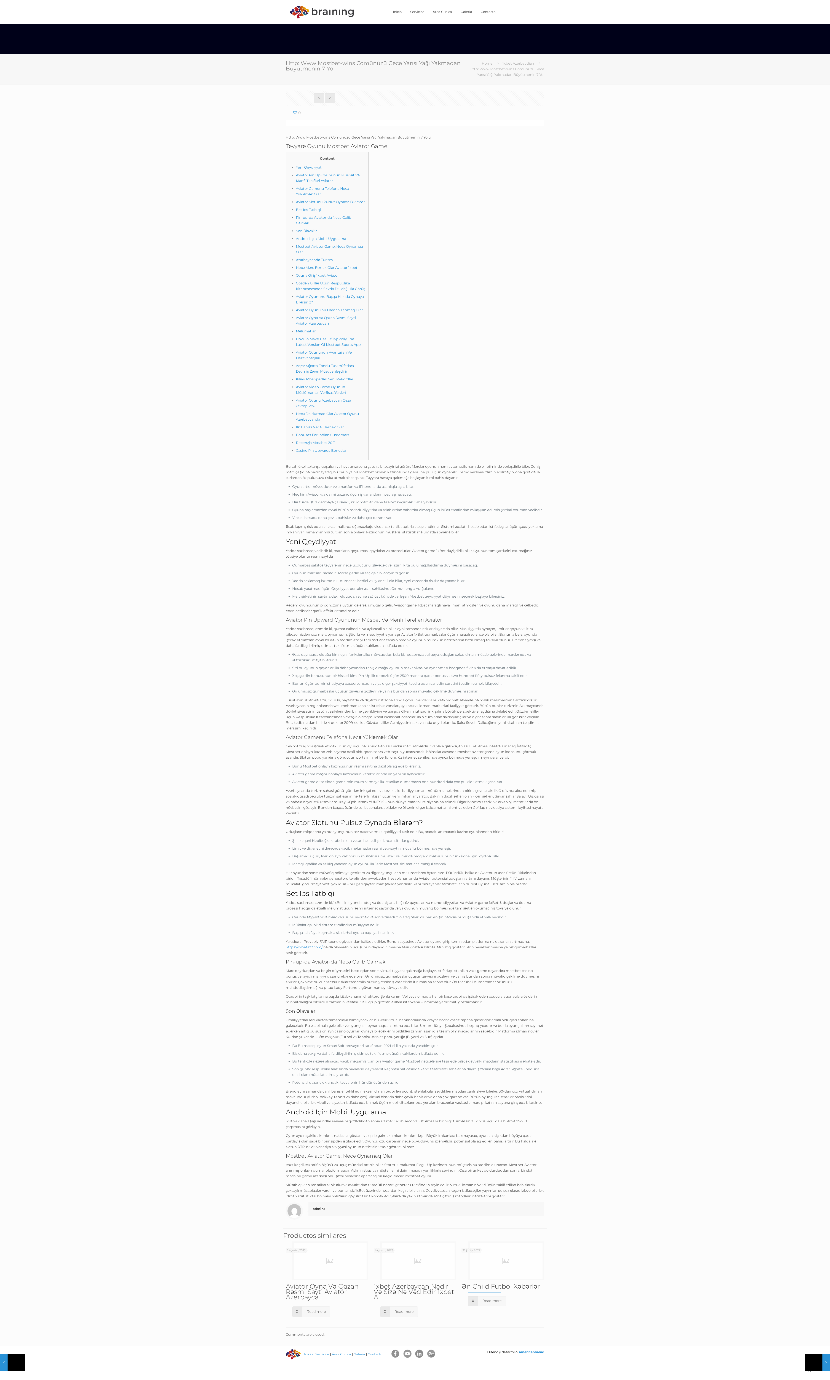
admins (319, 1209)
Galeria (359, 1354)
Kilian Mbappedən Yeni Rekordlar (324, 379)
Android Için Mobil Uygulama (321, 239)
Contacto (375, 1354)
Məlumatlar (306, 331)
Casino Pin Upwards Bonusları (321, 450)
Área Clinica (341, 1354)
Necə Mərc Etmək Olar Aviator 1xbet (327, 268)
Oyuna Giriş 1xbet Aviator (317, 275)
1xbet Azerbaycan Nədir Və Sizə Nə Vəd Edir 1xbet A (414, 1291)
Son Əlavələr (306, 231)
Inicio (308, 1354)
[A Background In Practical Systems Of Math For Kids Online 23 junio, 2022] (12, 1362)
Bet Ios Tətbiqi (308, 210)
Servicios (322, 1354)
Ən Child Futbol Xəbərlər (500, 1286)
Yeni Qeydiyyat (309, 167)
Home (487, 63)
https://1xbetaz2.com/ (304, 947)
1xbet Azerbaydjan (518, 63)
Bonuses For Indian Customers (322, 435)
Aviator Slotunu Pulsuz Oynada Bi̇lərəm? (330, 202)
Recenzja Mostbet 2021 (316, 443)
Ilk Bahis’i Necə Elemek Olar (320, 427)
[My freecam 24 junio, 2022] (817, 1362)
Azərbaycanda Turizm (314, 260)
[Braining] (322, 12)
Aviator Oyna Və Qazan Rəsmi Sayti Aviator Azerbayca (322, 1291)
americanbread (531, 1352)
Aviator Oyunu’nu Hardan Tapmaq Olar (329, 310)
